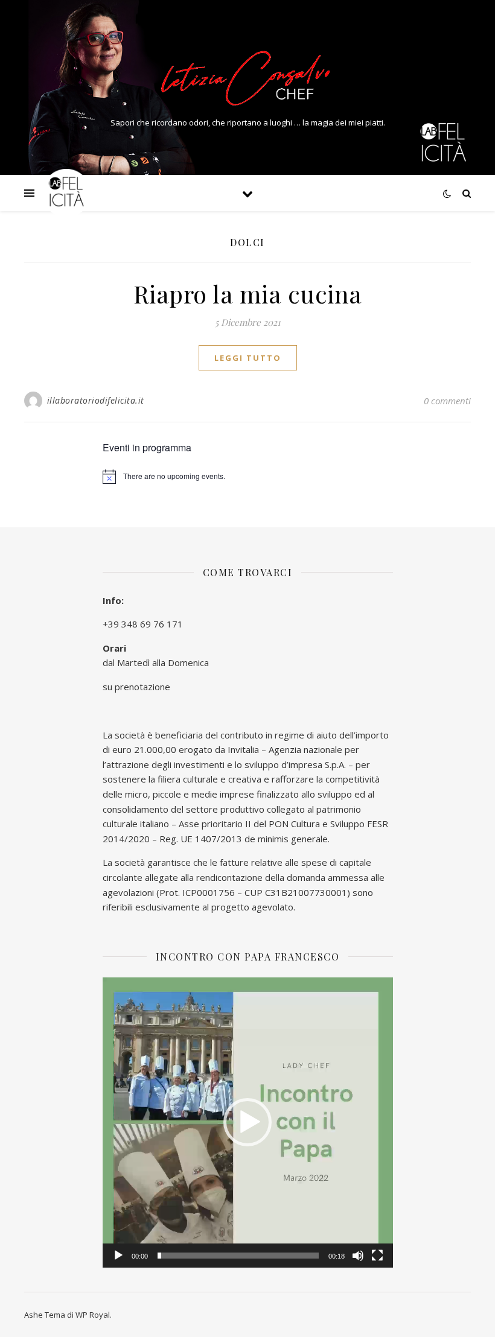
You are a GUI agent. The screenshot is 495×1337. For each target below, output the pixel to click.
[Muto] (358, 1256)
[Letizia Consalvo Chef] (247, 77)
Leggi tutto (247, 357)
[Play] (118, 1256)
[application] (248, 1122)
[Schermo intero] (377, 1256)
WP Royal (92, 1314)
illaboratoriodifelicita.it (95, 400)
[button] (247, 1122)
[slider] (238, 1256)
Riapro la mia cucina (247, 294)
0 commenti (447, 401)
